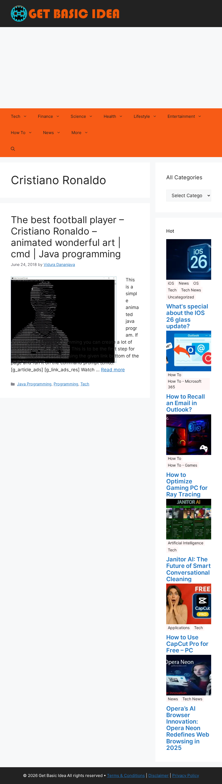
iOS (171, 283)
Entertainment (181, 116)
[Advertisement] (111, 68)
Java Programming (34, 384)
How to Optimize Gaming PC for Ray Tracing (187, 484)
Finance (45, 116)
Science (78, 116)
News (48, 132)
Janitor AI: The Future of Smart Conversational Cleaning (188, 569)
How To (18, 132)
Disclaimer (158, 775)
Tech (15, 116)
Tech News (191, 290)
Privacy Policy (185, 775)
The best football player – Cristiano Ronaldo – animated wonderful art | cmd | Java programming (67, 236)
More (76, 132)
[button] (12, 149)
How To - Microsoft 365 (184, 384)
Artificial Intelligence (185, 543)
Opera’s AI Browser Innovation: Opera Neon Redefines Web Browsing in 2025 (187, 728)
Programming (66, 384)
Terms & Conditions (126, 775)
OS (196, 283)
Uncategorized (181, 297)
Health (110, 116)
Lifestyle (142, 116)
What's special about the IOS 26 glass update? (187, 316)
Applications (179, 627)
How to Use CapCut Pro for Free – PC (187, 644)
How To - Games (182, 465)
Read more (113, 369)
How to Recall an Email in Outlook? (185, 403)
